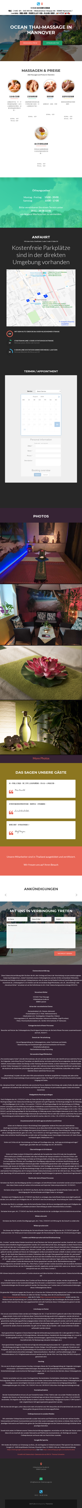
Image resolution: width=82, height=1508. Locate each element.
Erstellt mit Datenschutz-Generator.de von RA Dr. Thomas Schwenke (41, 1454)
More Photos (41, 758)
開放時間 (23, 13)
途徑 (36, 13)
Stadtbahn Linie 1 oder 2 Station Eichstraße (34, 341)
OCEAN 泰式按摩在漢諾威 (40, 8)
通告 (47, 13)
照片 (41, 13)
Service (29, 391)
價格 (16, 13)
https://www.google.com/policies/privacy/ (21, 1449)
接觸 (52, 13)
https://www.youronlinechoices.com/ (53, 1297)
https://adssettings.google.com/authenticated (59, 1449)
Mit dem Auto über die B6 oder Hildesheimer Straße (37, 331)
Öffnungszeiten (52, 43)
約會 (30, 13)
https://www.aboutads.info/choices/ (15, 1297)
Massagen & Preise (30, 43)
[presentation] (10, 334)
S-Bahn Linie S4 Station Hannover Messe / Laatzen (35, 350)
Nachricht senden (65, 953)
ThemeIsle (49, 1504)
